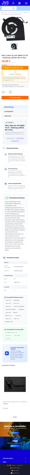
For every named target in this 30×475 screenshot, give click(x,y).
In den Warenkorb (15, 97)
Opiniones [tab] (7, 116)
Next (16, 417)
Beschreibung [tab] (9, 107)
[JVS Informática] (5, 3)
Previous (14, 417)
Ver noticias (15, 432)
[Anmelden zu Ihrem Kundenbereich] (13, 3)
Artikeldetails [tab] (8, 111)
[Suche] (13, 8)
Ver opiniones (15, 445)
